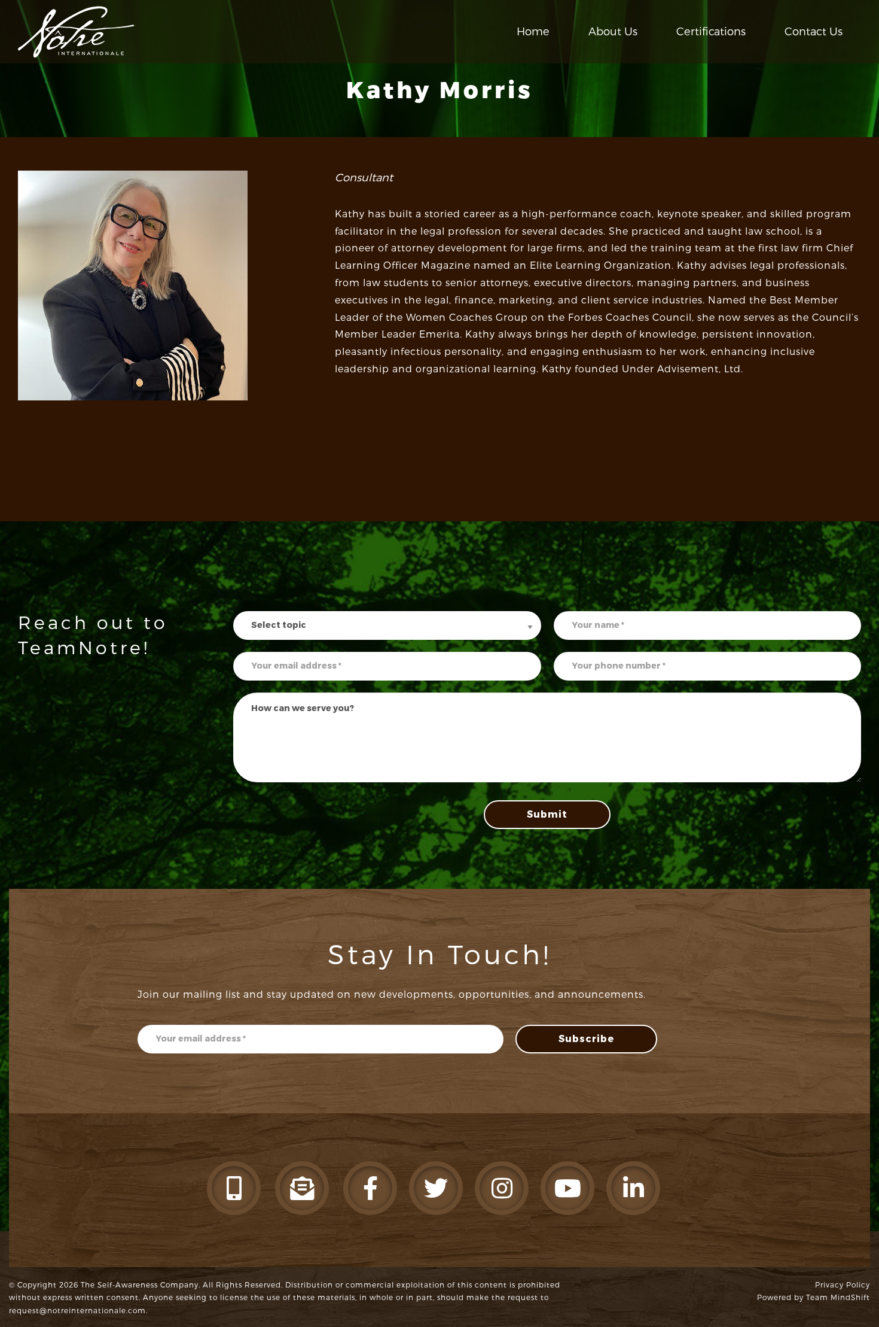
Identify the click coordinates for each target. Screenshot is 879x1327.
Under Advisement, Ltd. (682, 369)
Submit (547, 814)
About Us (612, 32)
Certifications (711, 32)
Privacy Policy (842, 1285)
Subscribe (586, 1039)
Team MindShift (838, 1297)
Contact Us (814, 32)
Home (533, 32)
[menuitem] (533, 31)
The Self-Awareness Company (140, 1285)
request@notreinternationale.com (77, 1311)
